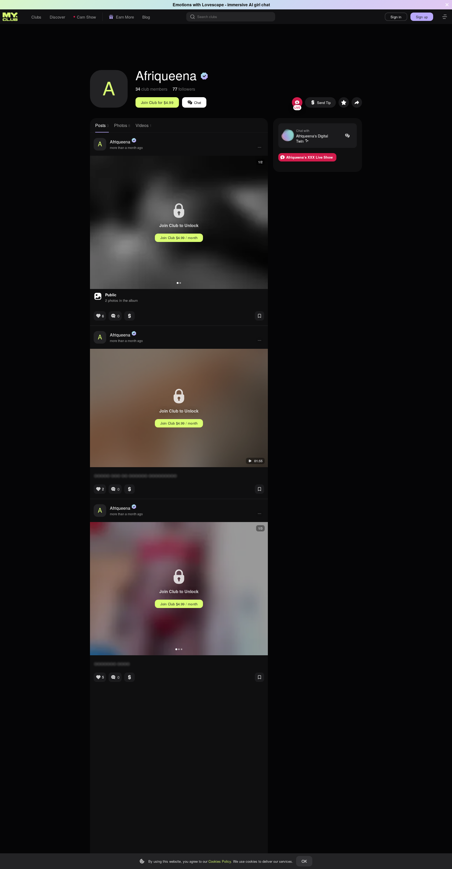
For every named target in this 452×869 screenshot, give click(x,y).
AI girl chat (259, 5)
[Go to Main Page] (10, 17)
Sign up (422, 16)
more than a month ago (126, 147)
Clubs (36, 17)
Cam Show (86, 17)
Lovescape (213, 5)
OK (304, 861)
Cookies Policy (219, 861)
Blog (146, 17)
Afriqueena (120, 142)
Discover (57, 17)
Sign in (396, 16)
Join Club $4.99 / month (179, 237)
